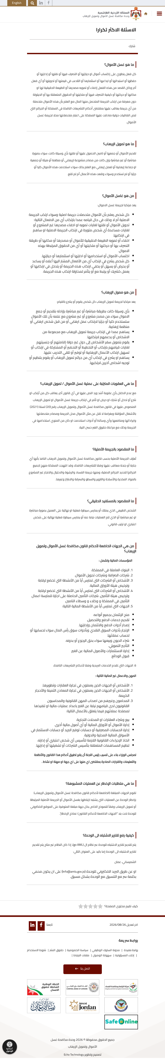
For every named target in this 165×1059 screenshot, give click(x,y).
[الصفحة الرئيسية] (145, 13)
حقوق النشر (56, 950)
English (16, 3)
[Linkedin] (41, 3)
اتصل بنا (85, 968)
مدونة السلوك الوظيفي (106, 950)
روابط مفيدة (130, 950)
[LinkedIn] (31, 926)
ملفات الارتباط (81, 955)
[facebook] (40, 926)
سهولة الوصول (102, 955)
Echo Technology (74, 1054)
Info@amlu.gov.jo (74, 871)
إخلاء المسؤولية (124, 955)
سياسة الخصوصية (77, 950)
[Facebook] (48, 3)
